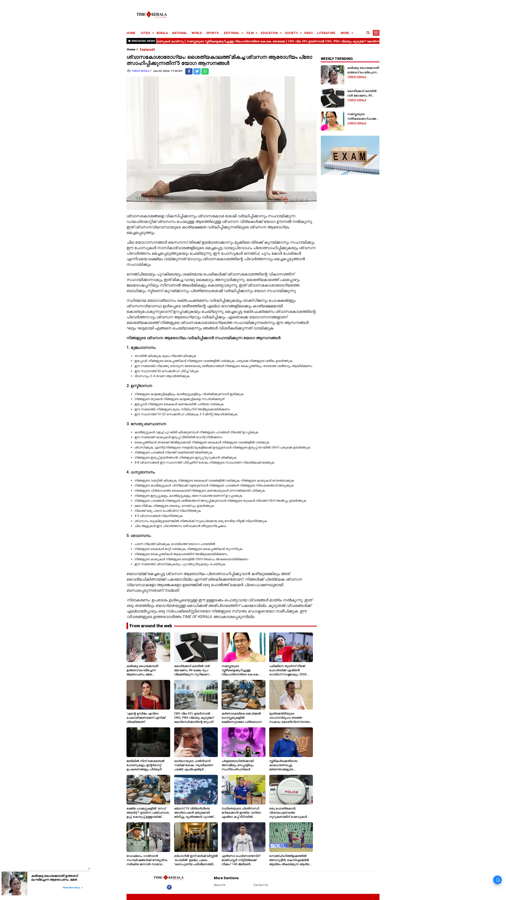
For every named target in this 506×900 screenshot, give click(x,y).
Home (131, 49)
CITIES (145, 33)
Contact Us (261, 885)
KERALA (162, 33)
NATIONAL (179, 33)
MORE (345, 33)
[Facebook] (169, 887)
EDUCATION (269, 33)
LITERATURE (326, 33)
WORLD (197, 33)
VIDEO (308, 33)
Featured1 (147, 49)
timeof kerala (140, 71)
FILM (250, 33)
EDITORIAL (231, 33)
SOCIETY (291, 33)
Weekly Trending (337, 59)
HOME (131, 33)
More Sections (226, 878)
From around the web (151, 625)
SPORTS (212, 33)
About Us (220, 885)
